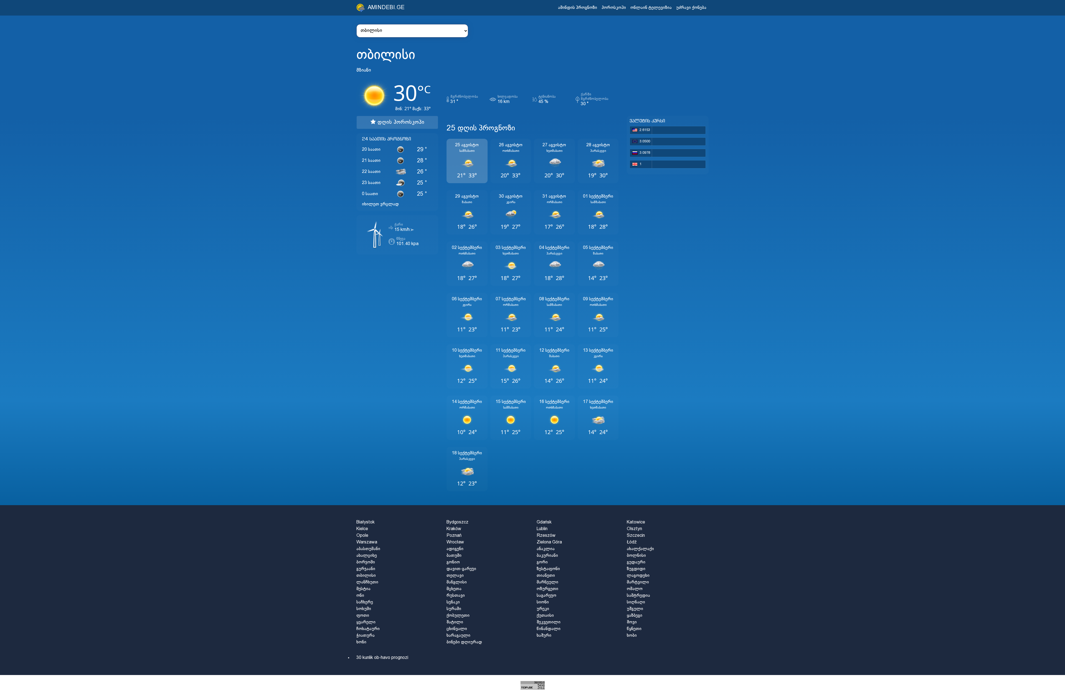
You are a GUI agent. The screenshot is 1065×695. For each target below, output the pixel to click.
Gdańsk (544, 522)
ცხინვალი (457, 629)
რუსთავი (456, 595)
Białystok (365, 522)
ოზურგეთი (547, 589)
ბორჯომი (365, 562)
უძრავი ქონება (691, 8)
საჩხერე (364, 602)
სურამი (454, 609)
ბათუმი (454, 555)
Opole (362, 535)
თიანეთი (546, 575)
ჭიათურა (365, 635)
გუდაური (636, 562)
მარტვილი (638, 582)
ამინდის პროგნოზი (577, 8)
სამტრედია (638, 595)
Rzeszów (546, 535)
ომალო (635, 589)
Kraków (454, 529)
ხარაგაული (458, 635)
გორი (542, 562)
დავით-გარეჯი (461, 569)
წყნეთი (634, 629)
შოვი (632, 622)
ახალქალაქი (640, 549)
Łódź (632, 542)
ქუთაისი (545, 615)
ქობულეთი (458, 615)
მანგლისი (457, 582)
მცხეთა (454, 589)
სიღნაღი (636, 602)
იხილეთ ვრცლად (380, 204)
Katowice (636, 522)
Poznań (454, 535)
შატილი (455, 622)
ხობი (632, 635)
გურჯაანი (365, 569)
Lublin (542, 529)
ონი (360, 595)
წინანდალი (549, 629)
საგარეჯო (546, 595)
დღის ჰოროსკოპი (400, 122)
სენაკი (453, 602)
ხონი (361, 642)
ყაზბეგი (634, 615)
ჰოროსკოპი (614, 8)
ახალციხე (366, 555)
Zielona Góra (549, 542)
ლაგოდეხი (638, 575)
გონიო (453, 562)
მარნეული (547, 582)
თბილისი (366, 575)
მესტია (363, 589)
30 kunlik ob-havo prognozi (382, 658)
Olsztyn (634, 529)
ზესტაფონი (548, 569)
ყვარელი (366, 622)
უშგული (635, 609)
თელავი (455, 575)
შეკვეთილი (549, 622)
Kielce (362, 529)
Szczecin (636, 535)
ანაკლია (546, 549)
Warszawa (366, 542)
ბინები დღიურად (464, 642)
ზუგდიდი (636, 569)
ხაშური (544, 635)
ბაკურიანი (547, 555)
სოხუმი (363, 609)
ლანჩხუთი (367, 582)
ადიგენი (455, 549)
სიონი (543, 602)
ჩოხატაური (368, 629)
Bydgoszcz (457, 522)
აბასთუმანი (368, 549)
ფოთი (362, 615)
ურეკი (543, 609)
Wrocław (455, 542)
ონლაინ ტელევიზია (651, 8)
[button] (467, 161)
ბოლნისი (636, 555)
